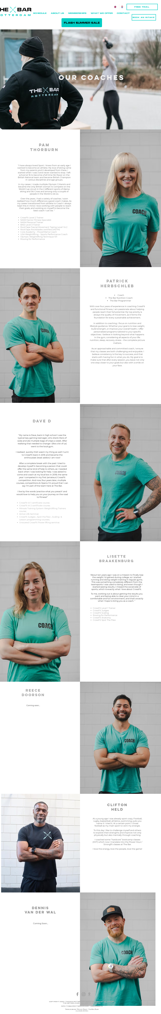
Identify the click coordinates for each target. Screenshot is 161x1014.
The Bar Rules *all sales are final (87, 1009)
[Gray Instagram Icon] (83, 994)
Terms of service (70, 1009)
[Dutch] (122, 7)
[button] (57, 13)
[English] (115, 7)
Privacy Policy (82, 1009)
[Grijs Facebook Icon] (77, 994)
